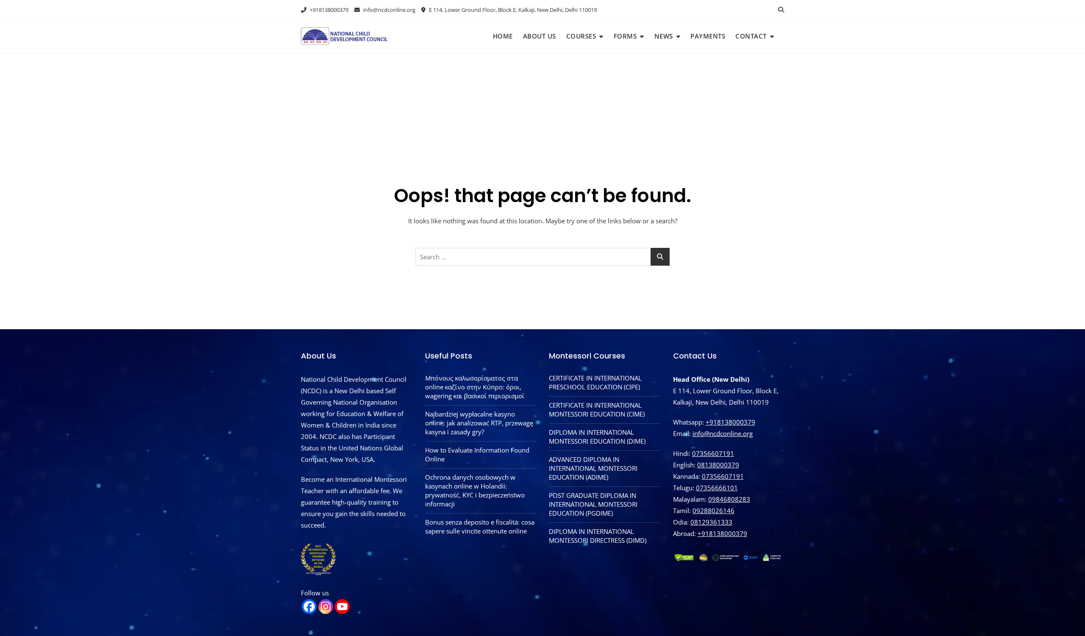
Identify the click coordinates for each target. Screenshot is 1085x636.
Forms (625, 36)
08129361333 (711, 522)
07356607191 (713, 453)
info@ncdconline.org (388, 10)
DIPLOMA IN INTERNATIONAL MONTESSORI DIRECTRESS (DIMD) (597, 535)
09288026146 (713, 510)
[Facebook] (309, 606)
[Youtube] (342, 606)
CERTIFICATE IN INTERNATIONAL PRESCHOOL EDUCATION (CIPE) (595, 382)
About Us (539, 36)
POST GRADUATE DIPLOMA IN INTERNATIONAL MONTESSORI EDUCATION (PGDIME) (593, 504)
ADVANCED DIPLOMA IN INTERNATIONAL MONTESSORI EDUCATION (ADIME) (593, 468)
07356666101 (717, 487)
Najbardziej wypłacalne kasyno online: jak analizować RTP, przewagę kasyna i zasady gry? (479, 423)
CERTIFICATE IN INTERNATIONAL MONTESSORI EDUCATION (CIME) (597, 409)
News (663, 36)
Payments (707, 36)
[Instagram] (325, 606)
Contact (751, 36)
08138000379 (718, 465)
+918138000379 (328, 10)
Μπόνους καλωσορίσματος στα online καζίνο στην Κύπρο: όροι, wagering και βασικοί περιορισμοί (474, 387)
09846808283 (729, 499)
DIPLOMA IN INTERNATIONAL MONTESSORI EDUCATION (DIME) (597, 436)
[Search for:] (542, 257)
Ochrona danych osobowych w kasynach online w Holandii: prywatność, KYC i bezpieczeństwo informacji (475, 490)
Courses (581, 36)
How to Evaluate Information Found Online (477, 454)
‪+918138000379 (722, 533)
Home (503, 36)
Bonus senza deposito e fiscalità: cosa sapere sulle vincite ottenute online (479, 526)
